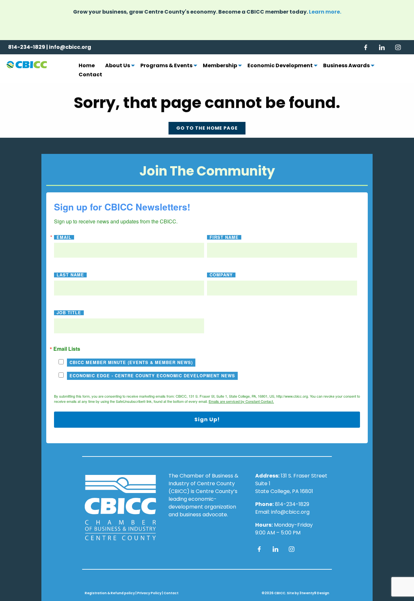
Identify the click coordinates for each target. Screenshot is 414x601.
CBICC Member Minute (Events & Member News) (131, 362)
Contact (90, 75)
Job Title (69, 312)
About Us (117, 66)
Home (87, 66)
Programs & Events (166, 66)
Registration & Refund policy (110, 593)
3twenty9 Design (314, 593)
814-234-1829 (26, 47)
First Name (224, 237)
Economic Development (280, 66)
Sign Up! (207, 419)
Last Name (70, 275)
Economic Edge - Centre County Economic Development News (152, 376)
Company (221, 275)
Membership (220, 66)
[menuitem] (86, 66)
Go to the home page (207, 128)
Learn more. (325, 12)
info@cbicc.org (70, 47)
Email (64, 237)
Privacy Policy (149, 593)
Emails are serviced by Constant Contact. (241, 401)
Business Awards (346, 66)
